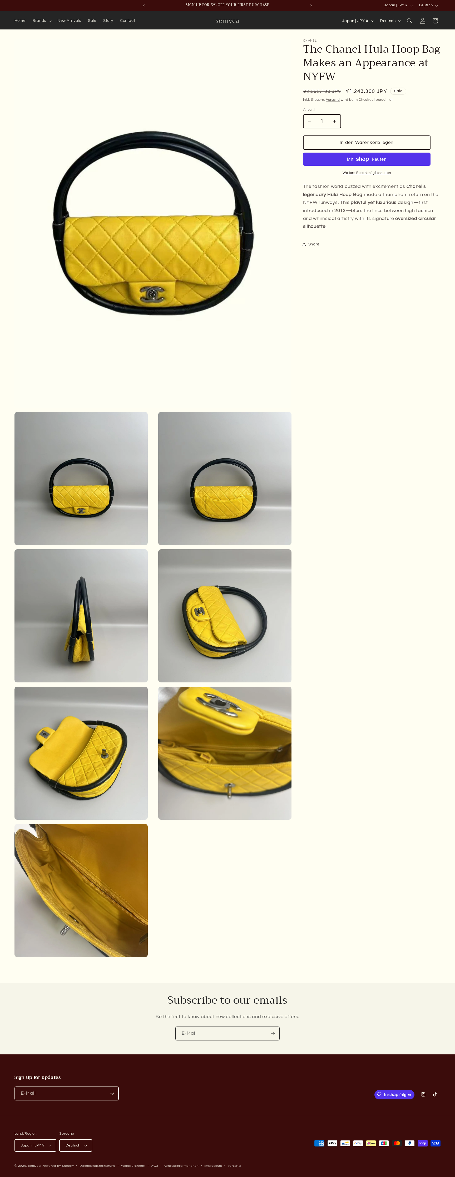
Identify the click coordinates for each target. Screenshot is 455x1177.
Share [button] (313, 244)
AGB (154, 1166)
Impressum (213, 1166)
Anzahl (309, 110)
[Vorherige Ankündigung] (144, 5)
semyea (34, 1166)
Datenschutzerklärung (97, 1166)
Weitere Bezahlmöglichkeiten (367, 173)
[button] (41, 21)
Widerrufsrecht (133, 1166)
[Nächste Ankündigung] (311, 5)
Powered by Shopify (58, 1166)
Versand (333, 100)
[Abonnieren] (272, 1034)
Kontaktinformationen (181, 1166)
